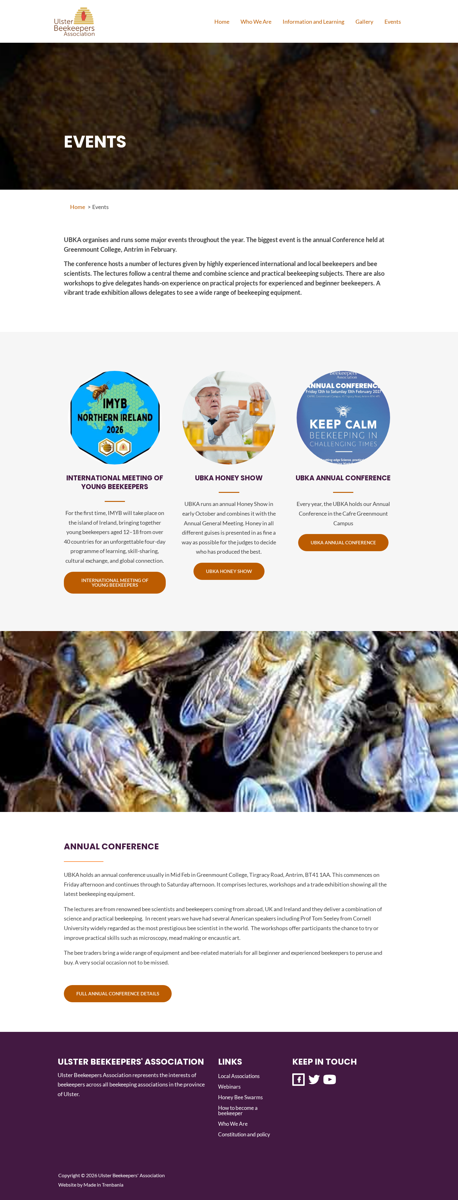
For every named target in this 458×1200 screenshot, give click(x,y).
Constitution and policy (244, 1134)
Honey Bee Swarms (240, 1097)
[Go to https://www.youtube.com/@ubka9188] (329, 1080)
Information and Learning (313, 21)
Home (221, 21)
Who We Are (256, 21)
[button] (115, 583)
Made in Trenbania (103, 1185)
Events (392, 21)
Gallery (364, 21)
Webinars (229, 1086)
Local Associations (239, 1076)
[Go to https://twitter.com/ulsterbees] (314, 1080)
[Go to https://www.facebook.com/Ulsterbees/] (298, 1080)
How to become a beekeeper (238, 1110)
